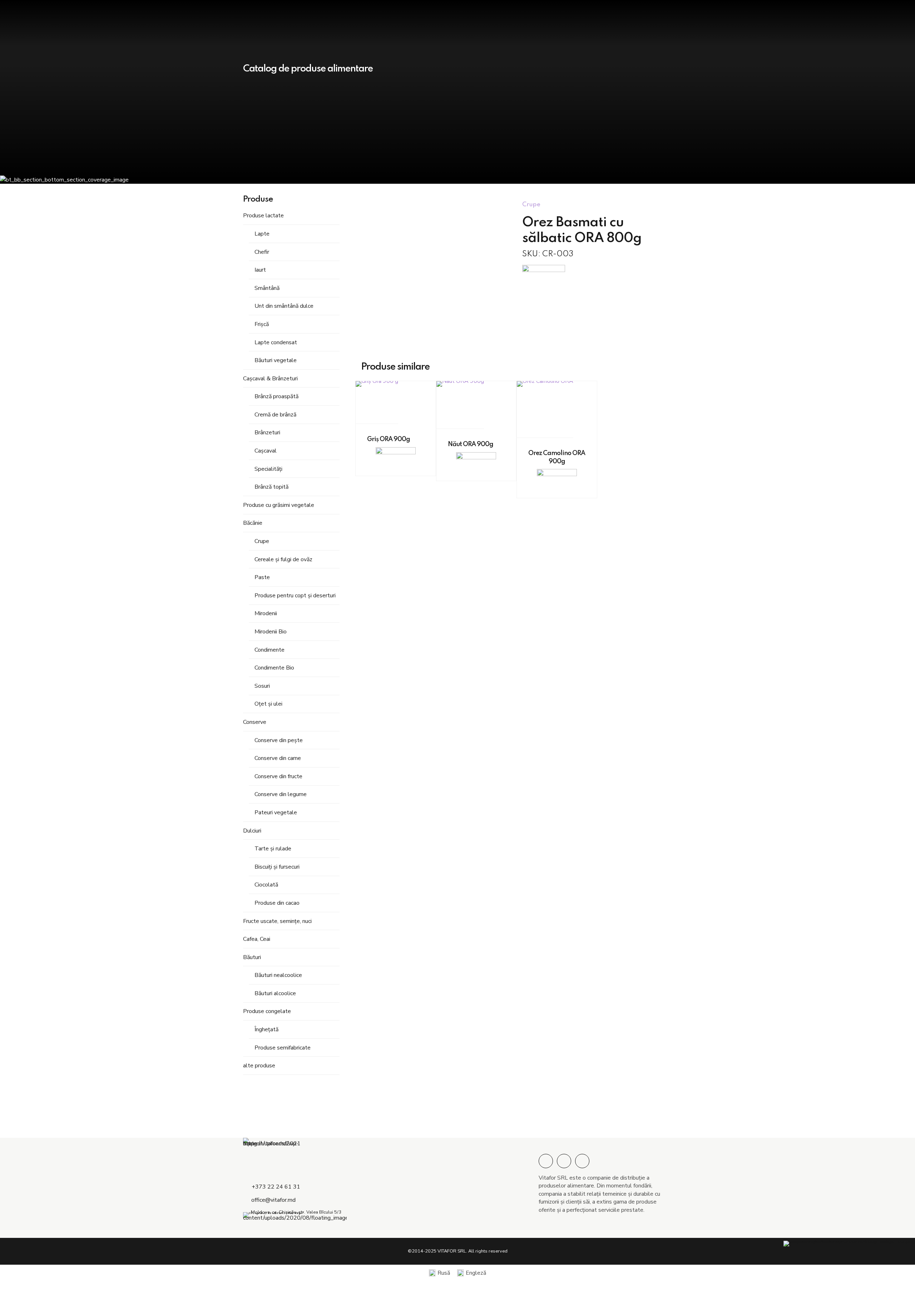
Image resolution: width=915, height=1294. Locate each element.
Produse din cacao (277, 903)
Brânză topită (271, 487)
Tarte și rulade (272, 849)
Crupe (261, 541)
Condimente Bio (274, 668)
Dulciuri (252, 831)
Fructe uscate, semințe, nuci (277, 921)
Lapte (261, 234)
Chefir (261, 252)
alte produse (259, 1066)
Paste (262, 577)
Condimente (269, 650)
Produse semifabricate (282, 1048)
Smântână (267, 288)
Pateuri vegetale (275, 812)
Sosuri (262, 686)
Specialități (268, 469)
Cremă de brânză (275, 415)
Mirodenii (265, 613)
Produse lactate (263, 215)
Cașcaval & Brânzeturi (270, 378)
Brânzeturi (267, 432)
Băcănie (252, 523)
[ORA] (543, 274)
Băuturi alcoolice (275, 993)
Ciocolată (266, 885)
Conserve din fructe (278, 776)
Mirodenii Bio (270, 632)
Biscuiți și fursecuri (277, 867)
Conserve (254, 722)
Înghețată (266, 1029)
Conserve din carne (277, 758)
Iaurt (260, 270)
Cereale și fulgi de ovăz (283, 559)
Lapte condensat (275, 342)
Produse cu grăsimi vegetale (278, 505)
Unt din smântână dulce (283, 306)
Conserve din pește (278, 740)
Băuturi (252, 957)
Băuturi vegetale (275, 360)
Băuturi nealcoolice (278, 975)
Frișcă (261, 324)
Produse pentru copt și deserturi (295, 595)
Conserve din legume (280, 794)
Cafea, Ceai (256, 939)
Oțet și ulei (268, 704)
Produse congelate (267, 1011)
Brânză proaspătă (276, 396)
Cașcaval (265, 451)
